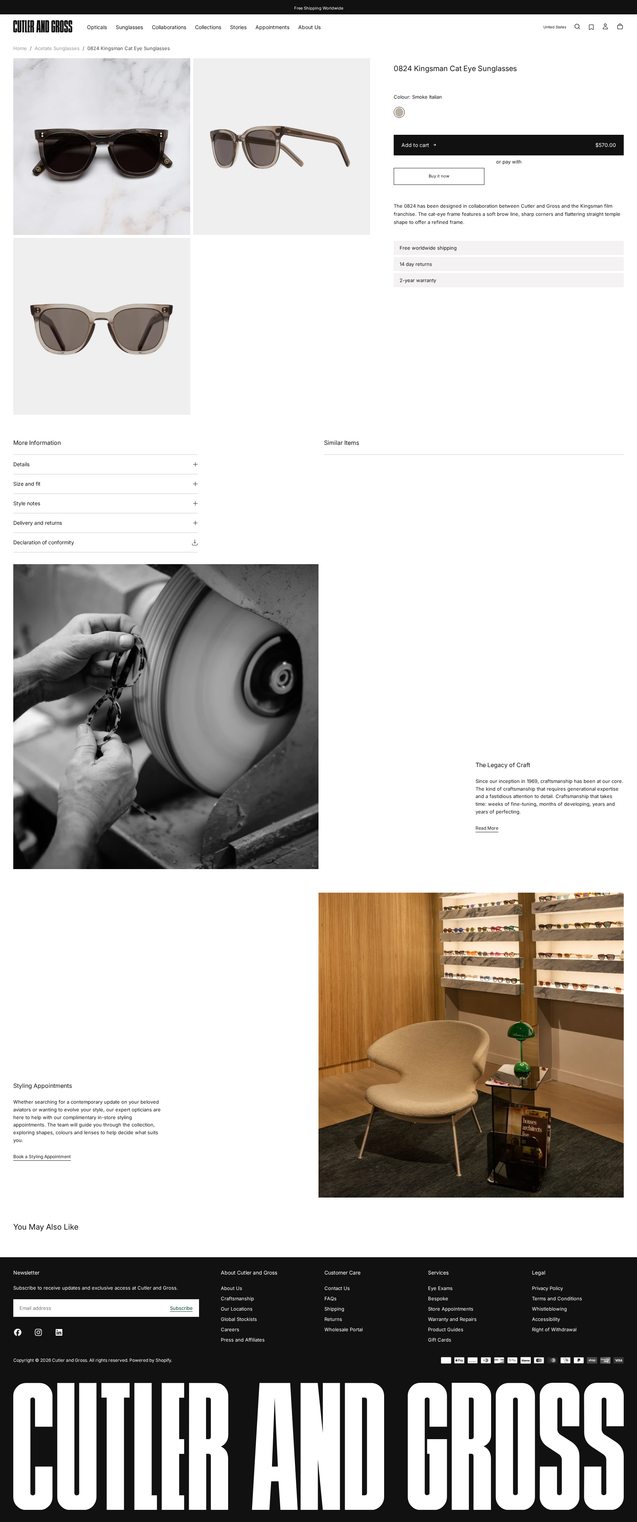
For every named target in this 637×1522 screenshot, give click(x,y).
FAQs (330, 1298)
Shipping (334, 1309)
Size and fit (27, 484)
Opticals (97, 27)
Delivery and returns (37, 523)
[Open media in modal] (178, 223)
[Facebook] (17, 1332)
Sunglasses (129, 27)
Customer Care (342, 1272)
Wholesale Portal (343, 1329)
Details (21, 464)
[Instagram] (38, 1332)
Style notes (26, 503)
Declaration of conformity (43, 542)
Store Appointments (450, 1309)
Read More (487, 828)
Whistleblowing (549, 1309)
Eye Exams (440, 1288)
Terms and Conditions (557, 1298)
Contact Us (337, 1288)
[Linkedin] (59, 1332)
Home (20, 48)
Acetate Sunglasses (57, 48)
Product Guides (445, 1329)
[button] (554, 27)
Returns (333, 1319)
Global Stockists (239, 1319)
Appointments (272, 27)
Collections (208, 27)
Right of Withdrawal (554, 1329)
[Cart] (620, 27)
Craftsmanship (237, 1298)
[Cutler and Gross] (318, 1446)
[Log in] (605, 27)
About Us (309, 27)
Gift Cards (439, 1340)
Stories (238, 27)
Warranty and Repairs (452, 1319)
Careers (230, 1329)
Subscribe (181, 1308)
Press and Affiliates (243, 1340)
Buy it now (439, 176)
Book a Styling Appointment (42, 1156)
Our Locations (237, 1309)
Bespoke (438, 1298)
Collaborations (169, 27)
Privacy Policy (547, 1288)
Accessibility (546, 1319)
